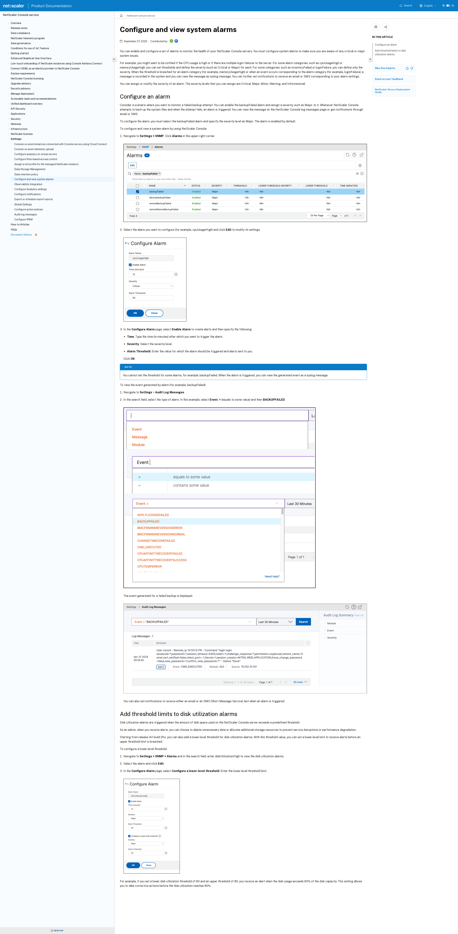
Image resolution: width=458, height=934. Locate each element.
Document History (21, 234)
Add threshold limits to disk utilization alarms (390, 52)
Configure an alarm (386, 44)
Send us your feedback (389, 79)
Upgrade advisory (21, 83)
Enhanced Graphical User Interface (31, 58)
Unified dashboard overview (26, 103)
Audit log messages (25, 214)
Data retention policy (26, 174)
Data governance (21, 43)
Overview (16, 23)
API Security (18, 108)
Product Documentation (51, 6)
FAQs (14, 229)
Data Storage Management (29, 169)
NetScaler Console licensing (27, 78)
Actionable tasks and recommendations (33, 98)
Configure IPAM (23, 219)
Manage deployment (22, 93)
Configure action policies (28, 209)
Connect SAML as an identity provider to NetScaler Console (45, 68)
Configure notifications (27, 194)
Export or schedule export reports (33, 199)
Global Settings (23, 204)
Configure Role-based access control (35, 159)
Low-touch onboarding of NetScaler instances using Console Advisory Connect (56, 63)
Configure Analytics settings (30, 189)
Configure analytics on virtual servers (35, 154)
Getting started (20, 53)
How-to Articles (20, 224)
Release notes (19, 28)
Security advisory (20, 88)
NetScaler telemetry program (28, 38)
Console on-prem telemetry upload (34, 149)
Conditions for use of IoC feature (30, 48)
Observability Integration (28, 184)
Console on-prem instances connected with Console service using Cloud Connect (60, 144)
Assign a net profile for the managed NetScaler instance (46, 164)
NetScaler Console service (141, 15)
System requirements (23, 73)
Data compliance (20, 33)
